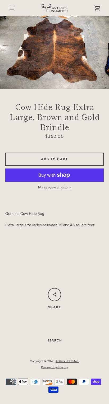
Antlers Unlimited (67, 361)
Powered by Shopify (54, 367)
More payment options (54, 187)
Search (54, 340)
